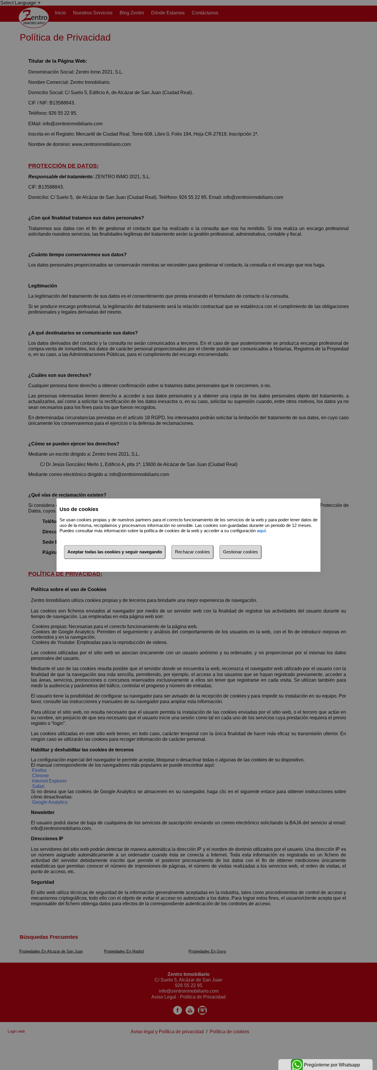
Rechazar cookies (192, 551)
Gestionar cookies (240, 551)
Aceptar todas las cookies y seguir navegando (114, 551)
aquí (261, 530)
